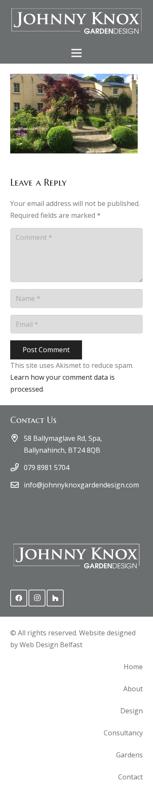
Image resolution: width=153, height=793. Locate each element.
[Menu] (76, 53)
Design (131, 710)
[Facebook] (18, 598)
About (133, 688)
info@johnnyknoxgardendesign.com (81, 485)
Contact (130, 777)
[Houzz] (55, 598)
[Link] (76, 21)
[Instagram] (36, 598)
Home (133, 666)
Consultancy (123, 732)
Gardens (129, 755)
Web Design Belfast (51, 644)
